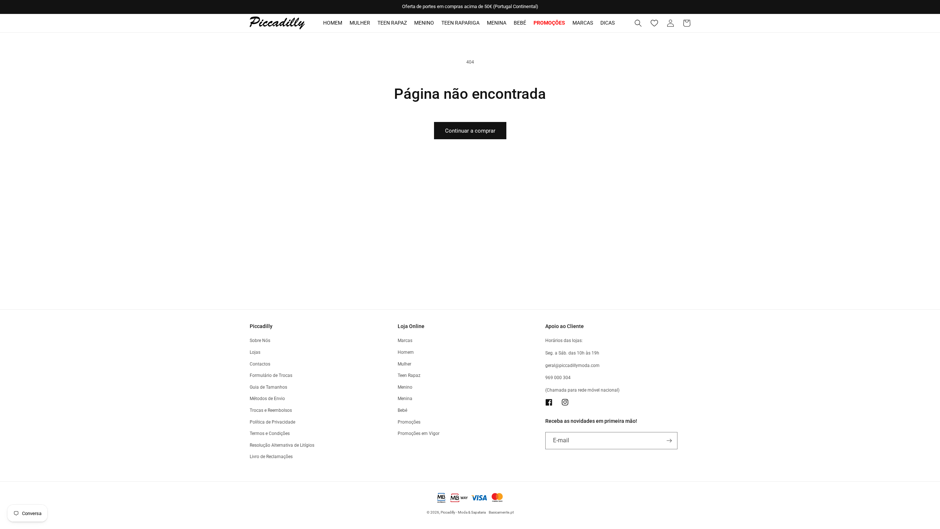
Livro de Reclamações (271, 456)
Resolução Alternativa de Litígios (282, 445)
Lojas (255, 352)
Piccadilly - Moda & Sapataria (463, 512)
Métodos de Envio (267, 398)
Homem (332, 23)
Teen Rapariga (460, 23)
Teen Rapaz (392, 23)
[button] (638, 23)
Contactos (260, 364)
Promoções (409, 422)
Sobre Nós (260, 340)
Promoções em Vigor (419, 433)
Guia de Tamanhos (268, 387)
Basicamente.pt (501, 512)
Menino (424, 23)
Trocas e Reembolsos (271, 410)
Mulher (360, 23)
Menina (496, 23)
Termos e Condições (270, 433)
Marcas (582, 23)
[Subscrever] (669, 440)
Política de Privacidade (272, 422)
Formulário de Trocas (271, 375)
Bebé (520, 23)
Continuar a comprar (470, 130)
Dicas (607, 23)
